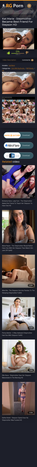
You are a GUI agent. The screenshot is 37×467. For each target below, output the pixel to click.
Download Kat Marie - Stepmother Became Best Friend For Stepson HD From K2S (27, 157)
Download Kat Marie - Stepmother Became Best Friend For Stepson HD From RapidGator (27, 136)
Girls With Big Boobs (18, 68)
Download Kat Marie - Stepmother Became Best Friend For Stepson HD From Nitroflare (27, 146)
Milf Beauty (29, 68)
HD (3, 71)
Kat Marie (12, 65)
